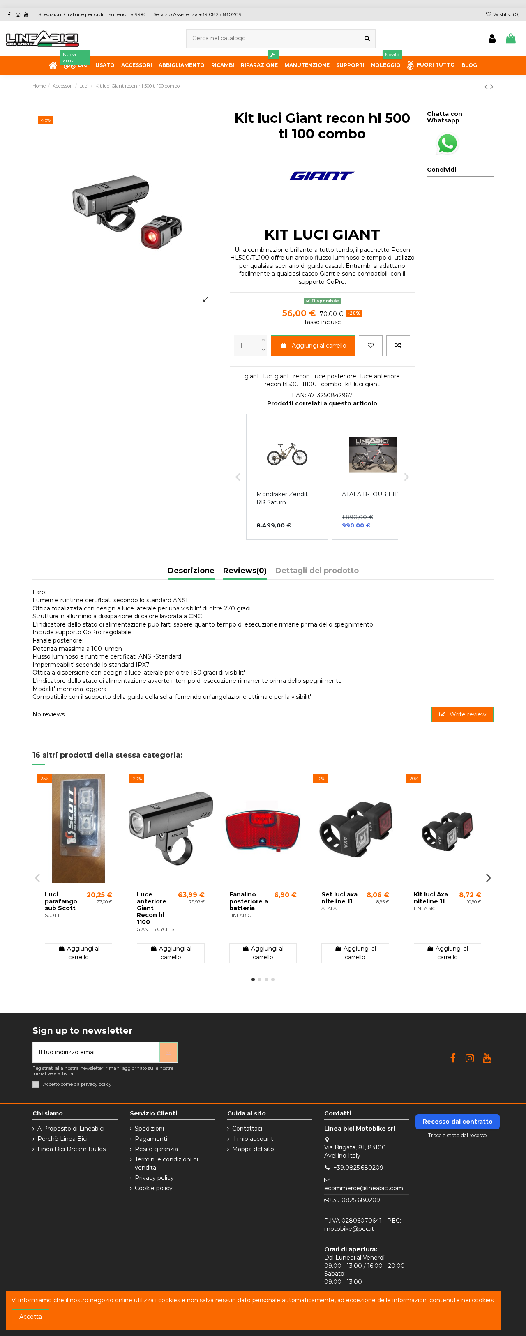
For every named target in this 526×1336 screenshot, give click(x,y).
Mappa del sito (253, 1149)
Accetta (30, 1316)
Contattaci (247, 1128)
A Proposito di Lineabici (70, 1128)
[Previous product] (487, 86)
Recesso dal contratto (458, 1121)
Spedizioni (149, 1128)
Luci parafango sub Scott (61, 901)
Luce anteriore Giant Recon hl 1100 (151, 908)
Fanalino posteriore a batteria (248, 901)
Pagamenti (151, 1139)
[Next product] (492, 86)
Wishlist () (506, 14)
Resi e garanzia (156, 1149)
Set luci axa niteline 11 (339, 898)
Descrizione (191, 571)
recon (301, 376)
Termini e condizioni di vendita (166, 1163)
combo (331, 384)
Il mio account (252, 1139)
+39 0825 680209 (354, 1200)
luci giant (276, 376)
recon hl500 (282, 384)
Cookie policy (154, 1188)
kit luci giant (362, 384)
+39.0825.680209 (358, 1167)
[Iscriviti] (168, 1052)
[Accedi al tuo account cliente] (492, 38)
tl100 (309, 384)
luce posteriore (335, 376)
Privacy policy (154, 1178)
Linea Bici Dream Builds (71, 1149)
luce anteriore (380, 376)
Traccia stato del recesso (457, 1135)
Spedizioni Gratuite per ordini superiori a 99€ (92, 14)
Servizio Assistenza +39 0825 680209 (197, 14)
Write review (467, 714)
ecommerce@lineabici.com (363, 1188)
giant (252, 376)
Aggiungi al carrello (319, 345)
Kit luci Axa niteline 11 (431, 898)
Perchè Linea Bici (62, 1139)
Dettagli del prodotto (317, 571)
